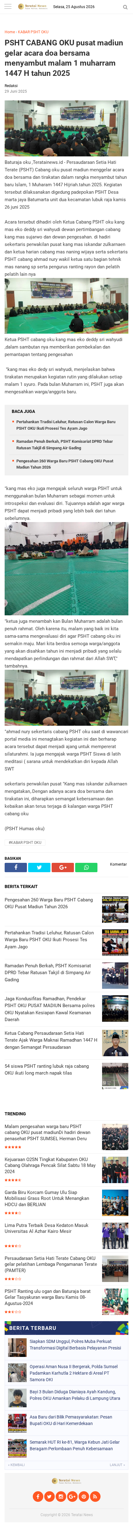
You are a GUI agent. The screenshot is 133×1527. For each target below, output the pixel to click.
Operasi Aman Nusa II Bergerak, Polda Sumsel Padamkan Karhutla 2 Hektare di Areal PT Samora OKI (74, 1373)
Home (10, 32)
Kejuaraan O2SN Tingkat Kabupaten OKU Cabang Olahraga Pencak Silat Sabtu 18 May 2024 (50, 1165)
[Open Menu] (7, 7)
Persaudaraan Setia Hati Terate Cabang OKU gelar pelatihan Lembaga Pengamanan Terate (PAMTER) (51, 1264)
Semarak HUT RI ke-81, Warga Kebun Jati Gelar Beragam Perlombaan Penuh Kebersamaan (75, 1445)
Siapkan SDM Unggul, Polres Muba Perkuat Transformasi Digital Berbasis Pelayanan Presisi (75, 1344)
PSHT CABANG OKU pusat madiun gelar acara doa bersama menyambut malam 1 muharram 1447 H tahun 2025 (64, 58)
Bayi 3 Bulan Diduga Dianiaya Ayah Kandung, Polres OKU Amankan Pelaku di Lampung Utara (75, 1395)
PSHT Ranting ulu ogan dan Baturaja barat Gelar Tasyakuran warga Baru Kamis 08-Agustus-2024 (48, 1297)
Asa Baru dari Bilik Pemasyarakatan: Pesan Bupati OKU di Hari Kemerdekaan (71, 1420)
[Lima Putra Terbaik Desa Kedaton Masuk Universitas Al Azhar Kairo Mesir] (115, 1236)
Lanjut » (117, 1465)
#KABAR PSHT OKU (25, 842)
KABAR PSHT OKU (33, 32)
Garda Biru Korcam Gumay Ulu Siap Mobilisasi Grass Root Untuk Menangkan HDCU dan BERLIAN (47, 1198)
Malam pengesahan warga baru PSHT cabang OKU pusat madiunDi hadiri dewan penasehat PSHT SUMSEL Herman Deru (47, 1132)
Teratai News (82, 1515)
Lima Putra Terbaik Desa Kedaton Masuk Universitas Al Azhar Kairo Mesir (46, 1228)
